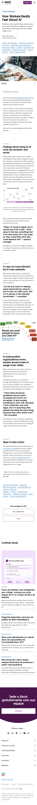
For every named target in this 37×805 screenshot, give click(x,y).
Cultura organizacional (17, 52)
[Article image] (19, 567)
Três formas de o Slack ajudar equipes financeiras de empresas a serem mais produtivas (18, 662)
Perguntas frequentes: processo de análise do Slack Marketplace (17, 618)
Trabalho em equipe (19, 50)
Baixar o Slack (6, 780)
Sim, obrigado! (18, 512)
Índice (4, 83)
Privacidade (5, 784)
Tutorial (19, 48)
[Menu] (34, 2)
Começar (27, 3)
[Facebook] (16, 733)
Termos (13, 784)
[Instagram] (12, 733)
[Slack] (6, 2)
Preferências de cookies (25, 784)
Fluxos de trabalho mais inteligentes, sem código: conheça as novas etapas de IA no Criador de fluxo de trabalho (18, 593)
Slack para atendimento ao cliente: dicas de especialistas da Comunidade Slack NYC (18, 639)
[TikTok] (28, 733)
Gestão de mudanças (9, 43)
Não (18, 519)
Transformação (8, 11)
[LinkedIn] (8, 733)
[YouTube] (24, 733)
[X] (20, 733)
